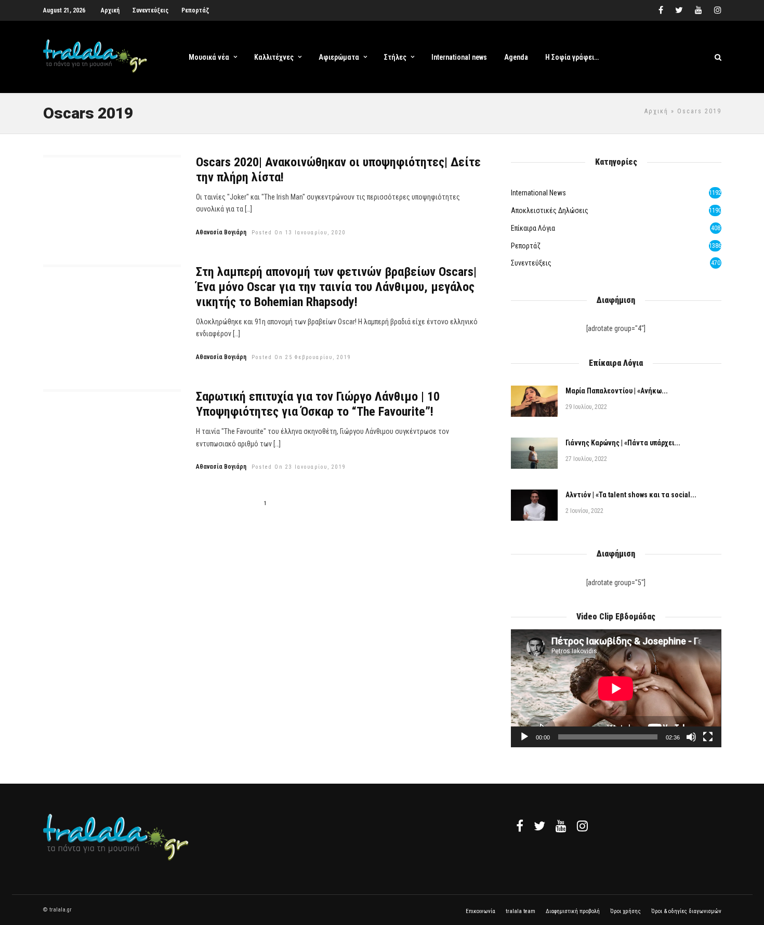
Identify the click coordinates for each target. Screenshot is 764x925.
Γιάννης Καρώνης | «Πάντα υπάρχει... (622, 443)
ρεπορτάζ (526, 246)
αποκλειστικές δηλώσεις (549, 210)
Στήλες (395, 57)
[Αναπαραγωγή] (524, 737)
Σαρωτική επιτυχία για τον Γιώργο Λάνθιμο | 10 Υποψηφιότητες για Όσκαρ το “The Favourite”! (318, 404)
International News (538, 193)
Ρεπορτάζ (195, 10)
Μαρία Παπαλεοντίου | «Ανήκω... (616, 391)
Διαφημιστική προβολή (573, 911)
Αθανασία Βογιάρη (221, 232)
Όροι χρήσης (625, 911)
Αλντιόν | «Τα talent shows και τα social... (630, 495)
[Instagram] (717, 10)
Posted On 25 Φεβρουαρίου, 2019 (301, 357)
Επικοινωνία (480, 911)
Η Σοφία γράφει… (572, 57)
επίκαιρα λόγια (533, 228)
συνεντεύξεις (531, 263)
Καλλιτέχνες (274, 57)
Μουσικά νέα (209, 57)
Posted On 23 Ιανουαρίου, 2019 (299, 467)
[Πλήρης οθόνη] (708, 737)
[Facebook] (519, 825)
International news (459, 57)
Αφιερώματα (339, 57)
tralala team (520, 911)
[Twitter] (539, 825)
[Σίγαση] (691, 737)
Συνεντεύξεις (150, 10)
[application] (616, 688)
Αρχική (110, 10)
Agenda (516, 57)
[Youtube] (698, 10)
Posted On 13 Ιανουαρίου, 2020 (299, 232)
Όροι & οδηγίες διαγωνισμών (686, 911)
